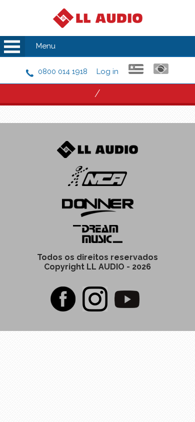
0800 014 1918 (63, 71)
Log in (107, 71)
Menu (46, 46)
